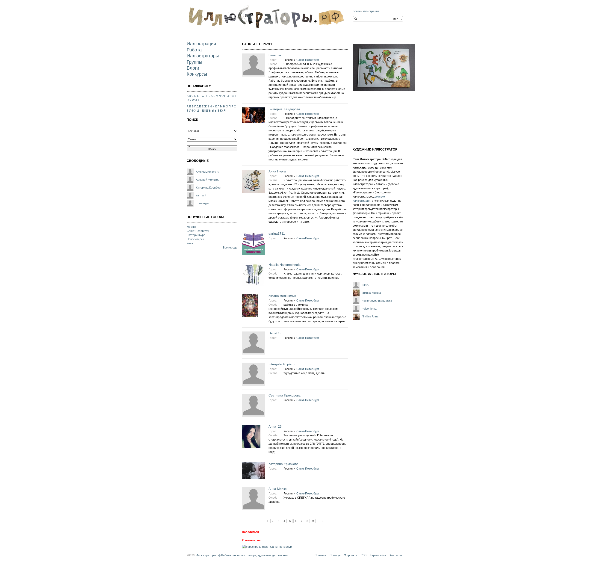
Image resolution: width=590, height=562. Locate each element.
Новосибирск (195, 239)
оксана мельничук (282, 296)
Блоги (193, 68)
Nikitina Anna (370, 316)
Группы (194, 62)
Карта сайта (378, 555)
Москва (191, 226)
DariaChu (275, 333)
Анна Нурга (277, 171)
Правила (320, 555)
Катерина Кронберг (208, 187)
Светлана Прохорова (284, 395)
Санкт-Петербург (198, 231)
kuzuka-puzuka (371, 293)
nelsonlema (369, 308)
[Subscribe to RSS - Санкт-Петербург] (267, 546)
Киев (190, 243)
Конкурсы (197, 74)
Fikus (365, 285)
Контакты (395, 555)
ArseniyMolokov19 (207, 172)
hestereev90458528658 (377, 300)
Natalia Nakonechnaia (284, 264)
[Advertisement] (376, 116)
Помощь (335, 555)
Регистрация (371, 11)
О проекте (350, 555)
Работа (194, 49)
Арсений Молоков (207, 179)
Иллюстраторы (203, 55)
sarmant (201, 195)
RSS (363, 555)
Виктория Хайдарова (284, 109)
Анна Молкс (277, 489)
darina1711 (276, 233)
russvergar (202, 203)
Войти (357, 11)
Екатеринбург (196, 235)
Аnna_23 (275, 426)
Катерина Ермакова (283, 464)
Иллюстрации (201, 43)
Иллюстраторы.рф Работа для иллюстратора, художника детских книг (242, 555)
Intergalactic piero (281, 364)
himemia (274, 55)
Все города (230, 247)
